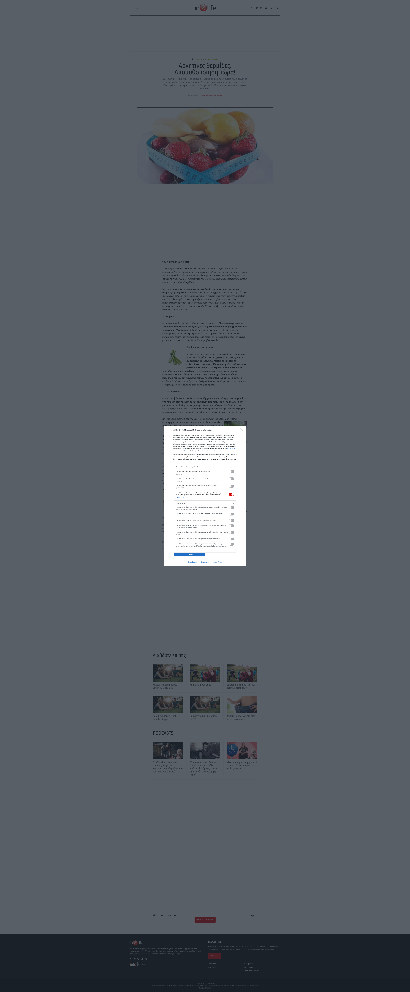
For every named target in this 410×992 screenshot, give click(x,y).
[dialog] (205, 496)
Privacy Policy (217, 562)
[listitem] (205, 467)
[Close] (242, 430)
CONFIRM (190, 554)
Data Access (205, 562)
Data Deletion (193, 562)
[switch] (231, 471)
